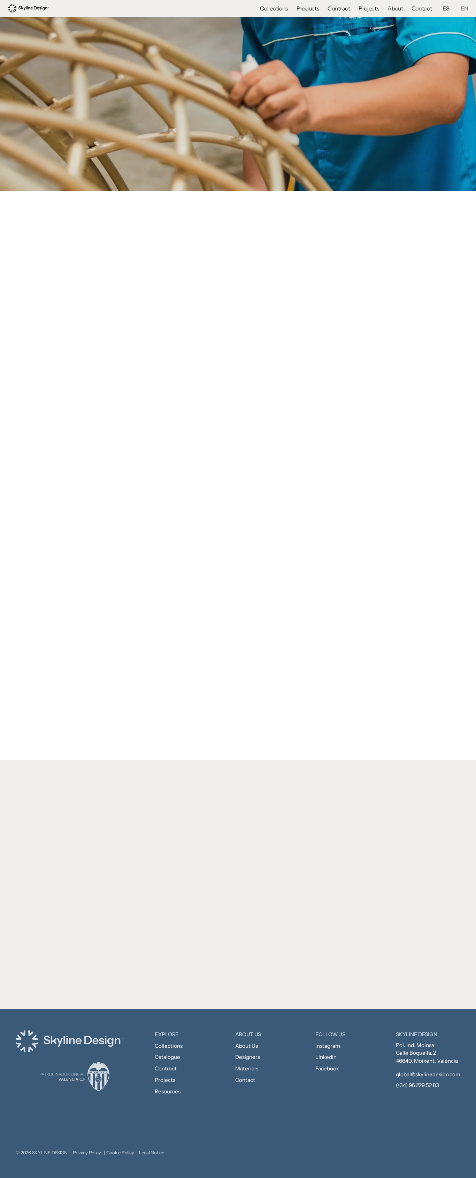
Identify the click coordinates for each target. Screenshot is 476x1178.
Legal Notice (151, 1152)
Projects (369, 8)
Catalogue (167, 1057)
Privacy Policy (87, 1152)
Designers (247, 1057)
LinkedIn (326, 1057)
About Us (246, 1046)
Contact (422, 8)
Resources (168, 1091)
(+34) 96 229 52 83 (417, 1085)
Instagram (327, 1046)
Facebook (327, 1068)
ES (446, 8)
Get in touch (285, 981)
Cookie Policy (120, 1152)
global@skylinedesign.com (428, 1074)
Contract (339, 8)
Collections (274, 8)
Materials (246, 1068)
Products (308, 8)
